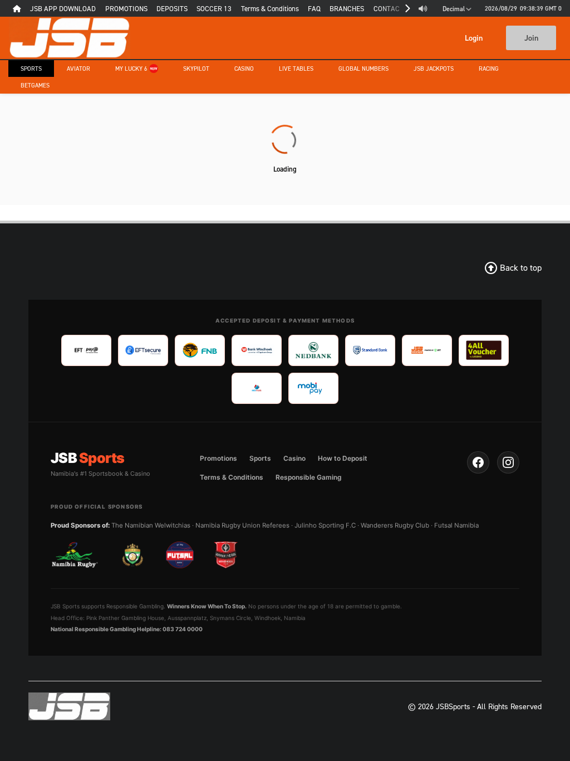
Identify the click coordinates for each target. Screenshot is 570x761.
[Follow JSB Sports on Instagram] (508, 462)
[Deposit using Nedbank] (313, 350)
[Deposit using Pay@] (86, 350)
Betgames (35, 85)
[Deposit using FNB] (200, 350)
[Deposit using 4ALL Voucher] (484, 350)
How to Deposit (342, 458)
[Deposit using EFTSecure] (143, 350)
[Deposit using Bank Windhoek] (257, 350)
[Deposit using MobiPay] (313, 388)
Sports (31, 68)
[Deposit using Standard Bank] (370, 350)
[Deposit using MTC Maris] (257, 388)
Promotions (218, 458)
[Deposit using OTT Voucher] (427, 350)
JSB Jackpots (434, 68)
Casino (244, 68)
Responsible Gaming (308, 477)
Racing (489, 68)
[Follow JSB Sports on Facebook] (478, 462)
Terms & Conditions (231, 477)
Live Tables (296, 68)
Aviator (78, 68)
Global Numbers (363, 68)
